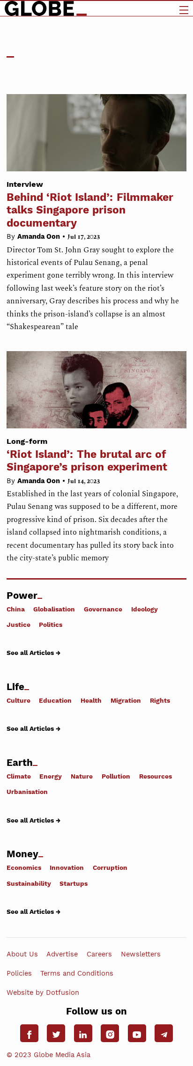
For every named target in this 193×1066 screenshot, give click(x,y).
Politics (50, 624)
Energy (50, 776)
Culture (18, 700)
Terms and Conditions (76, 973)
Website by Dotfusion (43, 992)
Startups (73, 883)
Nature (82, 776)
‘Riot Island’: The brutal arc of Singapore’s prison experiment (87, 455)
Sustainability (29, 883)
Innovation (67, 867)
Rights (160, 700)
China (16, 608)
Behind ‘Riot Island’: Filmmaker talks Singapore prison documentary (90, 204)
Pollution (116, 776)
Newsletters (141, 954)
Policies (19, 973)
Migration (126, 700)
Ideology (144, 608)
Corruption (110, 867)
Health (91, 700)
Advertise (62, 954)
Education (55, 700)
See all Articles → (33, 652)
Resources (155, 776)
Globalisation (54, 608)
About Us (22, 954)
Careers (99, 954)
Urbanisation (27, 791)
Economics (24, 867)
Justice (18, 624)
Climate (19, 776)
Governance (103, 608)
